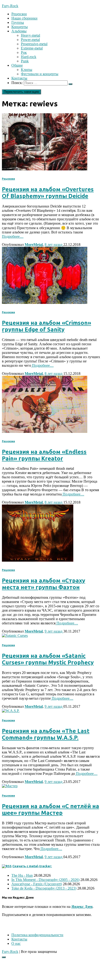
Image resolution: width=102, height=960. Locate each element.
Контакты (19, 78)
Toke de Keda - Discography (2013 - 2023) (43, 888)
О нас (16, 943)
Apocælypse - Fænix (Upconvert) (36, 884)
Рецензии (19, 14)
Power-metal (30, 40)
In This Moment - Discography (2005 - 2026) (45, 880)
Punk (25, 61)
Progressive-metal (34, 44)
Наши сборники (24, 18)
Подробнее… (12, 236)
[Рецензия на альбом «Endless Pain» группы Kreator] (44, 432)
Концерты (19, 27)
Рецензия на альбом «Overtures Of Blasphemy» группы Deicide (48, 192)
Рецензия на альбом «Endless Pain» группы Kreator (44, 455)
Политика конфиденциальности (37, 935)
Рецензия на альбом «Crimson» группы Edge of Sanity (46, 326)
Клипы (26, 70)
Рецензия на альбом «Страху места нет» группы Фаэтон (43, 583)
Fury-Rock (10, 952)
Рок (24, 52)
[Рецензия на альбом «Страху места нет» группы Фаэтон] (37, 560)
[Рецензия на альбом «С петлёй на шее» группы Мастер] (10, 786)
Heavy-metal (30, 35)
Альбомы (19, 31)
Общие (17, 65)
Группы (17, 22)
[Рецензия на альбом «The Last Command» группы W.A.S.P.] (10, 711)
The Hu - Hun (22, 875)
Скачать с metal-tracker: (32, 866)
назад (54, 244)
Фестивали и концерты (39, 74)
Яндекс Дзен (82, 907)
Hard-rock (28, 57)
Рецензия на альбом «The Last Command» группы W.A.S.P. (45, 734)
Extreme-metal (32, 48)
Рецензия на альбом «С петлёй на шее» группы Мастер (50, 809)
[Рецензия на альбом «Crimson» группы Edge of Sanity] (44, 303)
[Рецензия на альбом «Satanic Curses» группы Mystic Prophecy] (15, 635)
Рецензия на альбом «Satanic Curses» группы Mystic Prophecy (48, 659)
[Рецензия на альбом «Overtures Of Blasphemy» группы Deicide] (44, 169)
